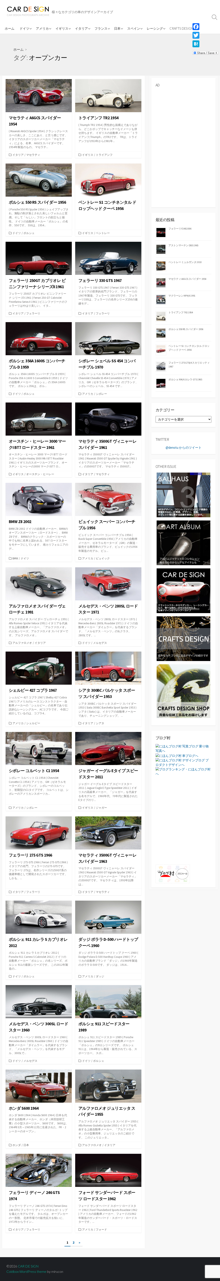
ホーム (9, 28)
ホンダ (16, 1145)
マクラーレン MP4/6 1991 (181, 295)
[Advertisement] (183, 118)
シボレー (101, 393)
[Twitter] (205, 35)
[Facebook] (205, 26)
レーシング (155, 28)
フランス (101, 28)
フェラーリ (33, 313)
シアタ (100, 723)
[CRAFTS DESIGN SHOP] (183, 691)
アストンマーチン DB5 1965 (183, 245)
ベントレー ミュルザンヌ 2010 (185, 262)
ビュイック (103, 558)
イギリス (61, 28)
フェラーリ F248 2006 (179, 228)
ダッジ (100, 976)
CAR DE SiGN (28, 1266)
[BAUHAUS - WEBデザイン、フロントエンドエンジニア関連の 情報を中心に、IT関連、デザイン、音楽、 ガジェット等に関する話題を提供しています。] (183, 495)
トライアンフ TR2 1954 (180, 312)
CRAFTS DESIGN (181, 28)
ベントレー (103, 233)
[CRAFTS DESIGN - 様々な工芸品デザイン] (183, 638)
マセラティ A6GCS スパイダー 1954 (187, 278)
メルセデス (100, 642)
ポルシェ (29, 233)
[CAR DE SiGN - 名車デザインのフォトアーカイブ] (183, 590)
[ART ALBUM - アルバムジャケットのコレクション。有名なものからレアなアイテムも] (183, 542)
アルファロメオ (22, 642)
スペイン (133, 28)
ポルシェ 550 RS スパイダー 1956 (185, 329)
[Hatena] (205, 44)
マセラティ (33, 154)
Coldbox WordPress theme (26, 1271)
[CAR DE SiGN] (27, 11)
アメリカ (42, 28)
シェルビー (33, 723)
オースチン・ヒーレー (40, 474)
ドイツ (24, 28)
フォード (101, 1229)
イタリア (81, 28)
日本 (117, 28)
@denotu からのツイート (184, 447)
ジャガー (101, 807)
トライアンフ (104, 154)
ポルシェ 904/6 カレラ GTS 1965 (185, 379)
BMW (15, 558)
